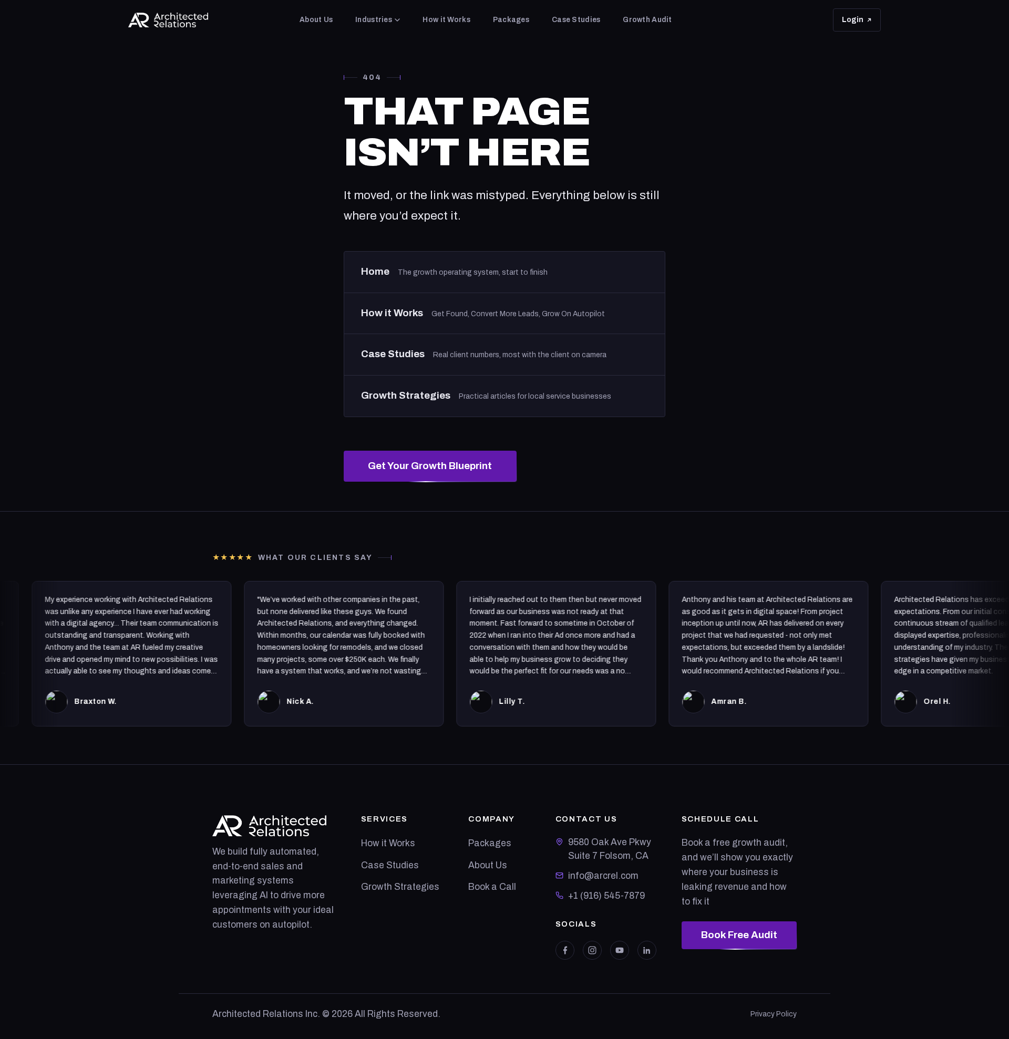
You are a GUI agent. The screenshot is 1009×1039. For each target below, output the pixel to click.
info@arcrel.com (603, 876)
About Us (316, 20)
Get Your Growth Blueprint (430, 466)
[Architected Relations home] (168, 20)
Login (861, 22)
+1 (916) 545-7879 (606, 896)
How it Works (446, 20)
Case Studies (576, 20)
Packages (511, 20)
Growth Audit (647, 20)
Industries (373, 20)
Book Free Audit (739, 935)
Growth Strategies (400, 887)
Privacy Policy (773, 1014)
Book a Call (492, 887)
